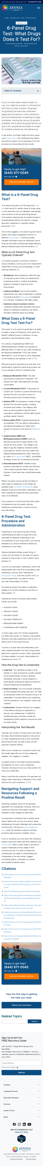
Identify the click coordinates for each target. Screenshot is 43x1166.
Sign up (21, 1073)
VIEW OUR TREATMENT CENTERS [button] (21, 182)
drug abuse (25, 297)
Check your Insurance (21, 1005)
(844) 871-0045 (21, 1132)
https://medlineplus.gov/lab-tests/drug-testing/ (22, 891)
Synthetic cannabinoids (23, 487)
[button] (21, 90)
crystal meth (20, 457)
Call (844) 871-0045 (34, 2)
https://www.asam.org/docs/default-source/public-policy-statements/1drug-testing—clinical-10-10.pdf (22, 884)
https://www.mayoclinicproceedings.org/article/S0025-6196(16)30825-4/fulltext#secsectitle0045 (22, 898)
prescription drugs (9, 575)
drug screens (11, 138)
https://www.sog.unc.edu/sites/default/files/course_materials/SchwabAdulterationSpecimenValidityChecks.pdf (22, 915)
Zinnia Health (7, 845)
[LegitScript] (21, 1138)
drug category (14, 238)
